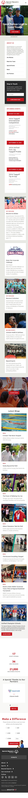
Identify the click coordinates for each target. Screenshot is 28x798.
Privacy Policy (4, 780)
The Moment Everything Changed (13, 556)
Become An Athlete (12, 213)
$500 (18, 733)
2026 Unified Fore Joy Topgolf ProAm (15, 150)
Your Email (15, 94)
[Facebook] (2, 778)
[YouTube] (16, 778)
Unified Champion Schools (11, 623)
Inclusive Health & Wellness (14, 332)
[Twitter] (6, 778)
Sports (3, 765)
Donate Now (14, 743)
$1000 (9, 738)
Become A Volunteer (12, 298)
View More (14, 31)
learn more (14, 392)
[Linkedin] (12, 778)
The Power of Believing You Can (12, 496)
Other (18, 739)
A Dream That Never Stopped (12, 435)
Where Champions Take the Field (13, 526)
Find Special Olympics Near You (14, 389)
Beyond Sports (10, 330)
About (3, 762)
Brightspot (14, 782)
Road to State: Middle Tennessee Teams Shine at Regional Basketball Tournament (13, 588)
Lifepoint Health (14, 696)
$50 (18, 727)
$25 (9, 727)
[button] (25, 2)
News (4, 433)
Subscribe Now (15, 99)
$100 (9, 733)
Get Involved (10, 211)
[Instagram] (9, 778)
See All (14, 708)
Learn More (7, 634)
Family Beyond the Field (10, 466)
